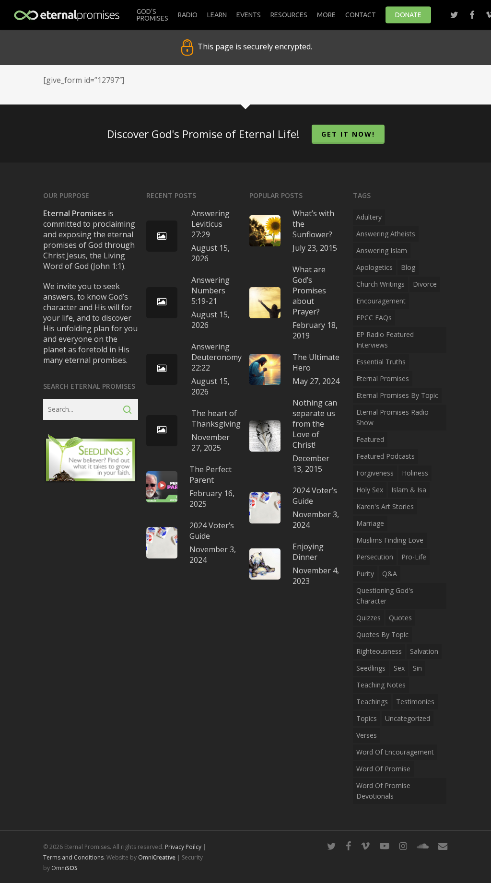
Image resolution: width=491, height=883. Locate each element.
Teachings (372, 701)
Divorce (425, 284)
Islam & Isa (408, 489)
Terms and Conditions (73, 857)
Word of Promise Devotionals (383, 791)
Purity (365, 573)
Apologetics (374, 267)
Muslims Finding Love (389, 540)
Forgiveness (375, 472)
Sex (399, 668)
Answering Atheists (385, 233)
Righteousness (379, 651)
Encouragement (381, 300)
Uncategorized (407, 718)
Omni (156, 857)
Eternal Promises (382, 378)
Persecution (374, 556)
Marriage (370, 523)
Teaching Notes (381, 684)
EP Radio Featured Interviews (385, 339)
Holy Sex (369, 489)
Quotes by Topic (382, 634)
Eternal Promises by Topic (397, 395)
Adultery (369, 216)
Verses (366, 735)
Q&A (389, 573)
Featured (370, 439)
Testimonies (415, 701)
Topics (366, 718)
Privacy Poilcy (183, 847)
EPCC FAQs (374, 317)
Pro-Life (413, 556)
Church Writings (380, 284)
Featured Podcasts (385, 456)
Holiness (415, 472)
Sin (417, 668)
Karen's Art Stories (385, 506)
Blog (408, 267)
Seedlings (371, 668)
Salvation (424, 651)
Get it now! (348, 134)
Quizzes (368, 617)
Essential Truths (381, 361)
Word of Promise (383, 768)
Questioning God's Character (384, 595)
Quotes (400, 617)
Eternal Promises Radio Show (392, 417)
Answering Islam (381, 250)
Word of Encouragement (395, 751)
